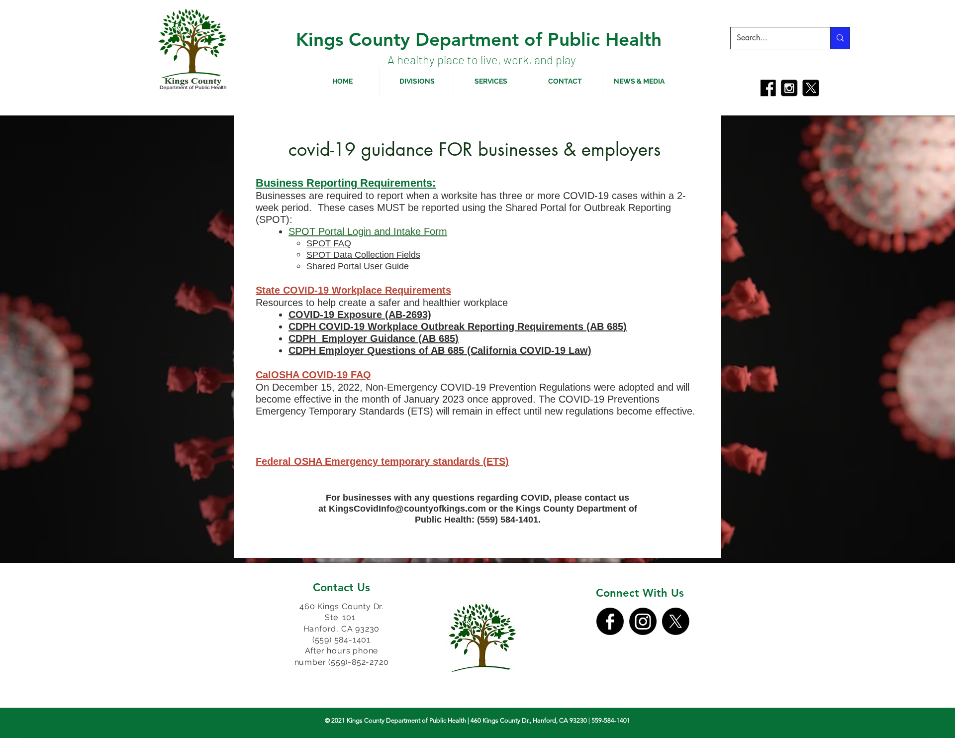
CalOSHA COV (289, 374)
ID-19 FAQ (347, 374)
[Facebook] (610, 621)
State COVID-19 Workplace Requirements (353, 290)
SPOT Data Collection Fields (363, 255)
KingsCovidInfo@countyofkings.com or (414, 509)
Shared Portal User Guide (357, 266)
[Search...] (840, 38)
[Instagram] (643, 621)
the (508, 509)
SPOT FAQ (328, 243)
